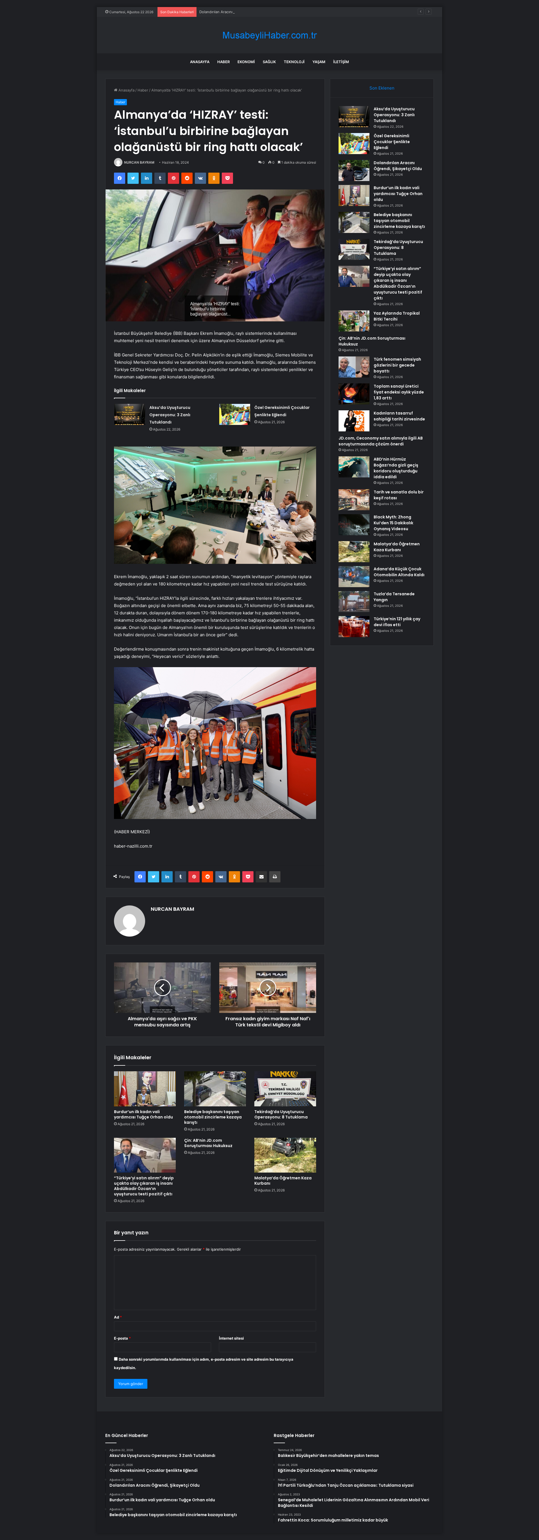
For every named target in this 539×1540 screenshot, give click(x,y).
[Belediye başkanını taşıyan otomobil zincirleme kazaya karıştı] (215, 1088)
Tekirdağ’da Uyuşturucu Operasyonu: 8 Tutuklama (281, 1114)
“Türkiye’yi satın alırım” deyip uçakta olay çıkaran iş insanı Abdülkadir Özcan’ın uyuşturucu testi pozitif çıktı (144, 1186)
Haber (223, 62)
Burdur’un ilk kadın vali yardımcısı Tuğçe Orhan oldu (143, 1114)
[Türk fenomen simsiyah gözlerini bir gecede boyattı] (354, 366)
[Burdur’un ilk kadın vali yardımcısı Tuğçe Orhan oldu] (145, 1088)
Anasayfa (199, 62)
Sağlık (269, 62)
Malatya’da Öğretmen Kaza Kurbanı (283, 1180)
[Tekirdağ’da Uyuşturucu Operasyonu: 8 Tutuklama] (285, 1088)
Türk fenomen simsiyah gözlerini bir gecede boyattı (397, 365)
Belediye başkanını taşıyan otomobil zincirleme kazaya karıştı (213, 1117)
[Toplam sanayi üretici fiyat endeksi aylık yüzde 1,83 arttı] (354, 393)
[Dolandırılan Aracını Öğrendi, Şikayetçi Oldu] (354, 170)
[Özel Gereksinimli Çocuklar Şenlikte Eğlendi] (234, 414)
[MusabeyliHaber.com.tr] (269, 35)
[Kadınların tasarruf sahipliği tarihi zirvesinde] (354, 420)
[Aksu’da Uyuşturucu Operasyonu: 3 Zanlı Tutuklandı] (129, 414)
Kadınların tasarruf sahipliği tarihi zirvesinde (399, 416)
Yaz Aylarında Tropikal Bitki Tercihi (397, 316)
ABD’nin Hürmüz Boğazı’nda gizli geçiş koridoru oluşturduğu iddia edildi (396, 468)
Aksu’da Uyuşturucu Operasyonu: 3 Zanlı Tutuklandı (169, 415)
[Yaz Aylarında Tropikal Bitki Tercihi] (354, 320)
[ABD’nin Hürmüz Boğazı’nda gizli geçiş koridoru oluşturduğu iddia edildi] (354, 466)
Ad (118, 1317)
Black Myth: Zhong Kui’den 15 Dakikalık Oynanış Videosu (393, 523)
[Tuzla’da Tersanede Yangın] (354, 601)
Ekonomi (246, 62)
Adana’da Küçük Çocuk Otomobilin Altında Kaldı (399, 572)
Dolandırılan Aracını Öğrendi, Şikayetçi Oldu (237, 12)
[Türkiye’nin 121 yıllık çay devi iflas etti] (354, 626)
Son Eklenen (381, 88)
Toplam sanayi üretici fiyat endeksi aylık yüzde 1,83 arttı (399, 392)
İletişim (341, 62)
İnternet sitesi (231, 1338)
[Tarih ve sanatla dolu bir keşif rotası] (354, 499)
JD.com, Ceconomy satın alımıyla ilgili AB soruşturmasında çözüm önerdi (381, 441)
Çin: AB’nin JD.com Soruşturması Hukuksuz (208, 1143)
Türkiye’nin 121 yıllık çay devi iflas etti (397, 622)
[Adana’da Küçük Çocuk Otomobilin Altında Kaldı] (354, 576)
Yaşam (318, 62)
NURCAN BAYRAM (139, 162)
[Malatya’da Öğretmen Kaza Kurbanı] (285, 1155)
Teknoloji (294, 62)
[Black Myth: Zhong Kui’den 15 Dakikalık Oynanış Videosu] (354, 524)
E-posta (122, 1338)
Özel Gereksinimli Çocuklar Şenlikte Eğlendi (392, 141)
